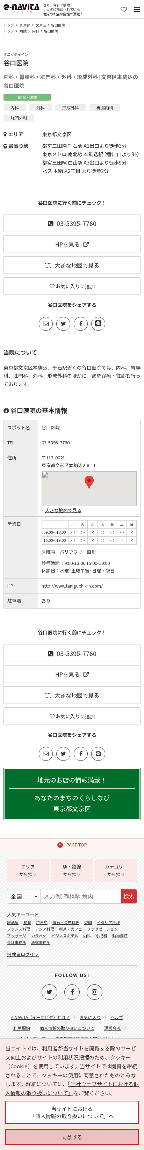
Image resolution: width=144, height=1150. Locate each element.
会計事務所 (16, 942)
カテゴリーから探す (116, 870)
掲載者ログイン (23, 954)
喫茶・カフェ (70, 929)
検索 (129, 896)
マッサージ (16, 935)
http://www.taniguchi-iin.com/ (72, 585)
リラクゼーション (102, 929)
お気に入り (90, 1017)
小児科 (101, 935)
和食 (27, 922)
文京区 (41, 25)
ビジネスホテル (64, 935)
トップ (8, 25)
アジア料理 (44, 929)
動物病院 (120, 935)
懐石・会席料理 (65, 922)
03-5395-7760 (76, 223)
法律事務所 (40, 942)
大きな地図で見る (77, 265)
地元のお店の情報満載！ (72, 794)
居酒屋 (13, 922)
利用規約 (21, 1028)
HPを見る (67, 244)
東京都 (25, 25)
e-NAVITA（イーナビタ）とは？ (40, 1017)
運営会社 (112, 1028)
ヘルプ (116, 1017)
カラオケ (38, 935)
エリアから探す (28, 870)
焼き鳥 (42, 922)
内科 (35, 31)
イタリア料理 (108, 922)
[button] (89, 482)
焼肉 (88, 922)
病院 (23, 31)
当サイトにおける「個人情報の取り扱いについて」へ (72, 1112)
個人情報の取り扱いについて (67, 1028)
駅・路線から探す (72, 870)
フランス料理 (18, 929)
